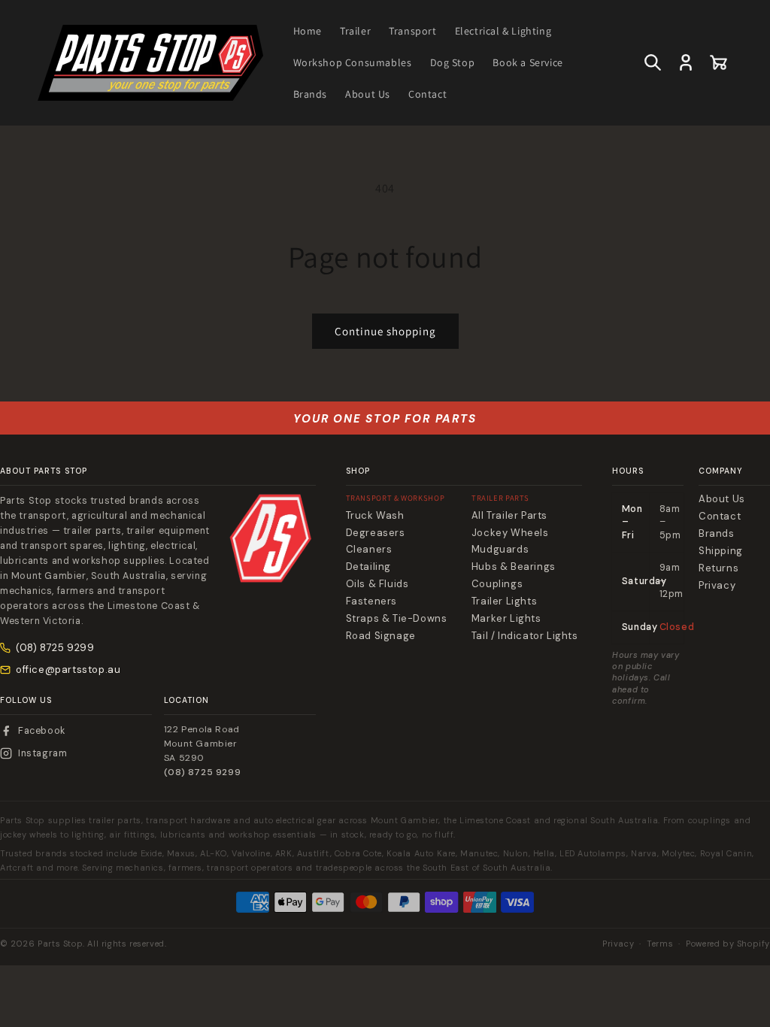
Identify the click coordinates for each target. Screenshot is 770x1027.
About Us (722, 499)
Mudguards (500, 550)
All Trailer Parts (509, 516)
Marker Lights (506, 619)
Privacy (717, 586)
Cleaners (369, 550)
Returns (718, 568)
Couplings (497, 584)
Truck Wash (375, 516)
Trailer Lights (504, 601)
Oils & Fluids (377, 584)
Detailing (368, 567)
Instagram (42, 753)
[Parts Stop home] (271, 538)
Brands (717, 534)
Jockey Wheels (510, 533)
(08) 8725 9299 (55, 647)
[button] (652, 62)
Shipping (721, 551)
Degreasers (375, 533)
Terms (660, 943)
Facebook (41, 731)
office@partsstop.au (68, 669)
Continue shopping (385, 331)
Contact (720, 516)
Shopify (753, 943)
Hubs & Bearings (513, 567)
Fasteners (371, 601)
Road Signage (381, 636)
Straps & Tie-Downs (396, 619)
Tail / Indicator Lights (524, 636)
